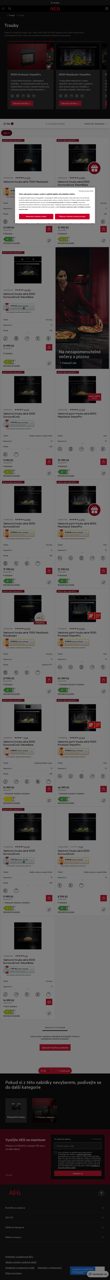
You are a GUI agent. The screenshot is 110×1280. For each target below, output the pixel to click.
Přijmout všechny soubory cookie (72, 216)
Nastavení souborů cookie (36, 216)
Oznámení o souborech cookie (68, 207)
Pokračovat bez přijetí (86, 191)
